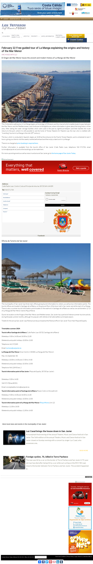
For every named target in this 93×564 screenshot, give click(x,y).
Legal (75, 556)
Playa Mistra (44, 403)
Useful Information (47, 36)
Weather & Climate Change (60, 36)
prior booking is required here (27, 143)
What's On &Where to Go (16, 36)
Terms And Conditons (60, 556)
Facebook (41, 236)
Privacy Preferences (41, 557)
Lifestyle (26, 36)
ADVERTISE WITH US (15, 19)
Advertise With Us (87, 556)
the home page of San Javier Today (63, 153)
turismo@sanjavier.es (13, 348)
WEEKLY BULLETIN (25, 19)
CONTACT (5, 19)
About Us (80, 556)
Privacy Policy (70, 556)
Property (34, 36)
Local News (6, 36)
